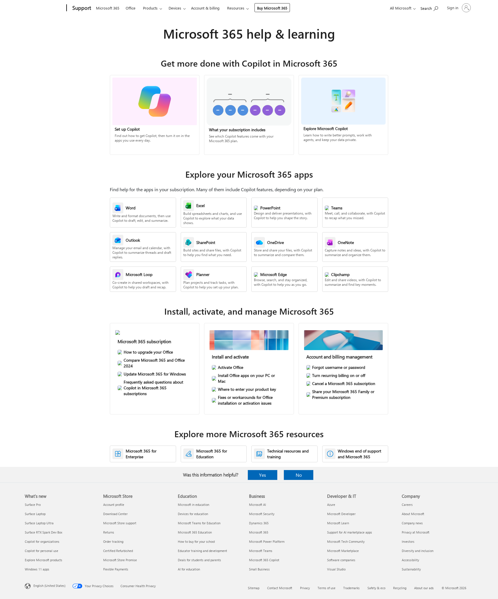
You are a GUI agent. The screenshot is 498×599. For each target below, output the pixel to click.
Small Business (259, 569)
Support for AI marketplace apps (349, 532)
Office (130, 7)
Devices (175, 7)
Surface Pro (33, 504)
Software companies (341, 560)
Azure (331, 504)
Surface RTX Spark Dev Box (43, 532)
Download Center (115, 514)
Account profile (113, 504)
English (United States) (49, 585)
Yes (262, 475)
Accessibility (410, 560)
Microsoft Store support (119, 523)
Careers (407, 504)
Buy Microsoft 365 (272, 7)
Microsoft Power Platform (266, 541)
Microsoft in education (193, 504)
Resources (235, 7)
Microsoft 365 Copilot (264, 560)
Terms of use (326, 588)
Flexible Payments (115, 569)
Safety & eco (376, 588)
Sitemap (253, 588)
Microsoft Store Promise (120, 560)
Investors (408, 541)
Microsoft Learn (338, 523)
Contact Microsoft (279, 588)
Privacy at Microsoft (415, 532)
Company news (412, 523)
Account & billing (205, 7)
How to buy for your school (196, 541)
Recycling (399, 588)
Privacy (305, 588)
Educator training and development (202, 551)
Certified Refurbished (118, 551)
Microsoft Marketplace (343, 551)
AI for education (189, 569)
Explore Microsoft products (43, 560)
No (299, 475)
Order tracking (113, 541)
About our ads (424, 588)
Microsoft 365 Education (195, 532)
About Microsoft (413, 514)
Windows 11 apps (37, 569)
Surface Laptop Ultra (39, 523)
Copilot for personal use (41, 551)
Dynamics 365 (259, 523)
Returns (108, 532)
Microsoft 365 (107, 7)
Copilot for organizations (42, 541)
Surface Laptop (35, 514)
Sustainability (411, 569)
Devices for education (193, 514)
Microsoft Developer (341, 514)
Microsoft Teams (260, 551)
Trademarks (351, 588)
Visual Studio (336, 569)
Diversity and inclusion (417, 551)
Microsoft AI (257, 504)
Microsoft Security (261, 514)
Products (150, 7)
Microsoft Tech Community (346, 541)
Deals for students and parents (199, 560)
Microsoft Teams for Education (199, 523)
